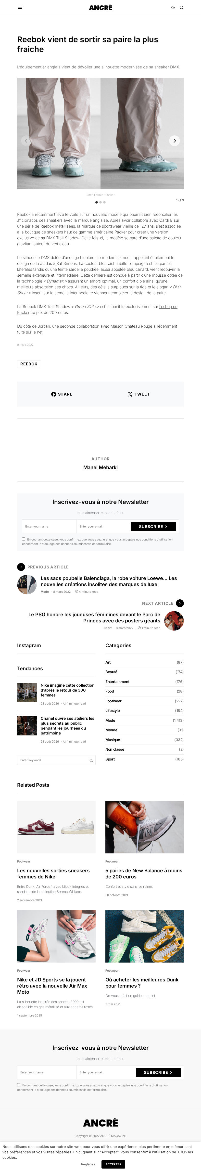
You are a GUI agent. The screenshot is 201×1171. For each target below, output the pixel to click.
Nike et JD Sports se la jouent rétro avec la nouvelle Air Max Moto (52, 986)
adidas (46, 263)
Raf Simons (66, 263)
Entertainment (117, 681)
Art (108, 662)
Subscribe (151, 526)
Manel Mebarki (100, 467)
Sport (108, 628)
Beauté (111, 671)
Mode (45, 591)
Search (91, 760)
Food (109, 691)
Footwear (113, 701)
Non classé (114, 749)
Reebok (23, 214)
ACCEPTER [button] (113, 1164)
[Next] (174, 140)
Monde (111, 730)
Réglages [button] (88, 1164)
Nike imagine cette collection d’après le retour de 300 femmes (68, 690)
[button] (19, 7)
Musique (112, 739)
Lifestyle (112, 710)
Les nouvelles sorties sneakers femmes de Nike (53, 874)
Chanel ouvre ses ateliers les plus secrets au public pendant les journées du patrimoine (67, 725)
